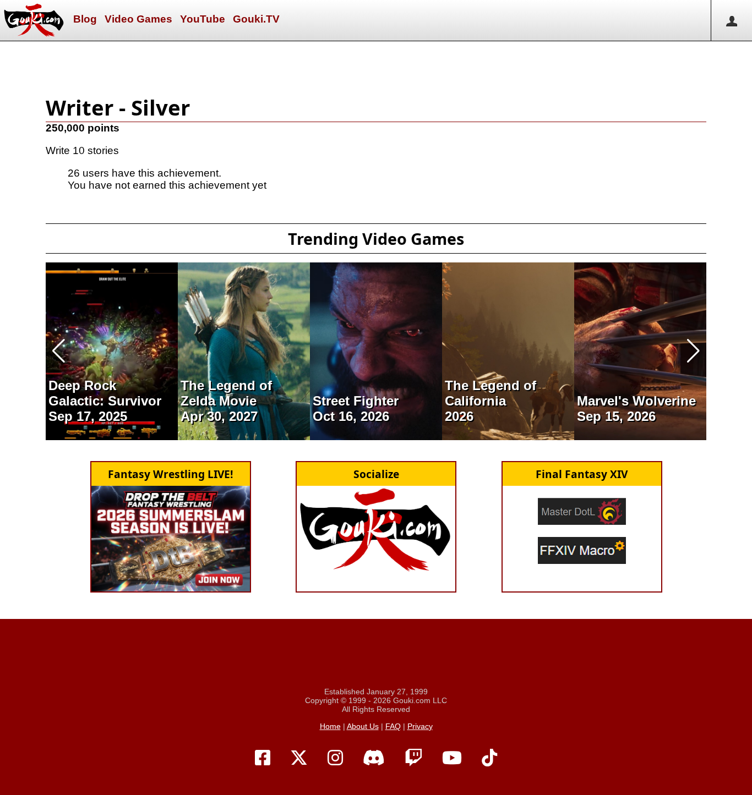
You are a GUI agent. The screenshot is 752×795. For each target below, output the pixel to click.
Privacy (420, 726)
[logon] (731, 20)
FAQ (393, 726)
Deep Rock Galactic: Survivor (104, 393)
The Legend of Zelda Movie (226, 393)
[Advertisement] (376, 66)
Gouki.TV (256, 19)
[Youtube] (452, 758)
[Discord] (374, 758)
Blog (85, 19)
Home (330, 726)
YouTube (202, 19)
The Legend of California (490, 393)
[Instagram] (335, 758)
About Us (363, 726)
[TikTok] (489, 758)
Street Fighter (356, 400)
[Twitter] (299, 758)
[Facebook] (262, 758)
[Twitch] (413, 758)
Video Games (138, 19)
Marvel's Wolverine (636, 400)
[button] (58, 351)
